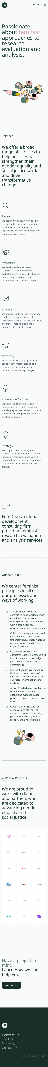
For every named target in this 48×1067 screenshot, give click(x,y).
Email (7, 1039)
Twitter (8, 1043)
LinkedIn (9, 1047)
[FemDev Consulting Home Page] (4, 5)
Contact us (11, 985)
